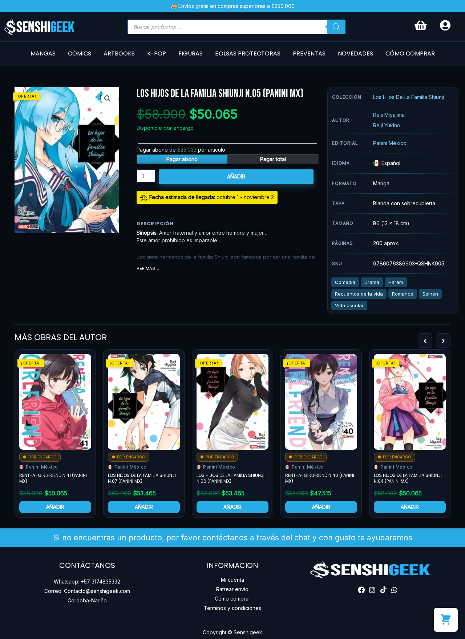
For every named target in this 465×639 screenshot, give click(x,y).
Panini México (390, 143)
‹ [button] (425, 340)
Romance (402, 294)
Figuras (190, 53)
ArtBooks (119, 53)
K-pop (156, 53)
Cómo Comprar (410, 53)
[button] (107, 98)
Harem (395, 282)
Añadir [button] (55, 507)
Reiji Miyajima (389, 115)
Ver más (146, 269)
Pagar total (273, 159)
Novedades (355, 53)
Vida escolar (349, 305)
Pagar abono (182, 159)
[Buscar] (336, 27)
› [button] (443, 340)
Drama (371, 282)
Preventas (309, 53)
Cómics (79, 53)
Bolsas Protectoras (247, 53)
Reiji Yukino (386, 125)
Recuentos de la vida (359, 294)
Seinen (430, 294)
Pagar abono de (181, 150)
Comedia (345, 282)
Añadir (236, 176)
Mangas (43, 53)
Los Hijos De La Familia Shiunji (408, 97)
